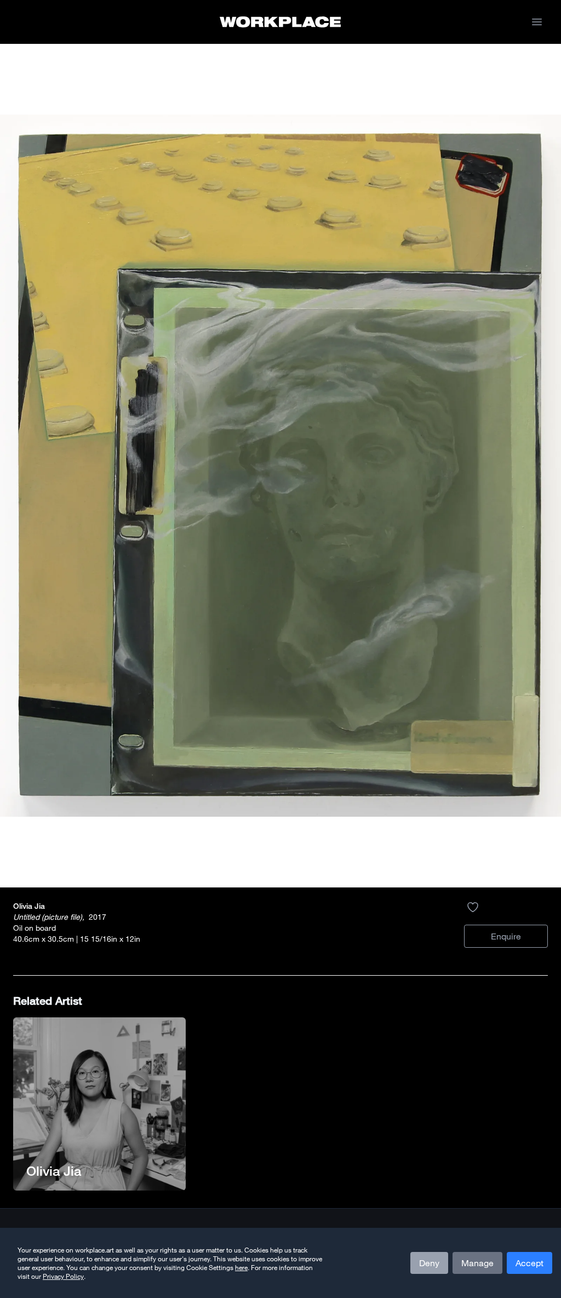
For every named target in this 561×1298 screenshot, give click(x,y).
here (241, 1267)
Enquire (506, 936)
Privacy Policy (63, 1276)
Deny (429, 1262)
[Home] (280, 22)
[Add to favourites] (473, 907)
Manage (477, 1262)
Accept (529, 1262)
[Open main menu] (537, 22)
